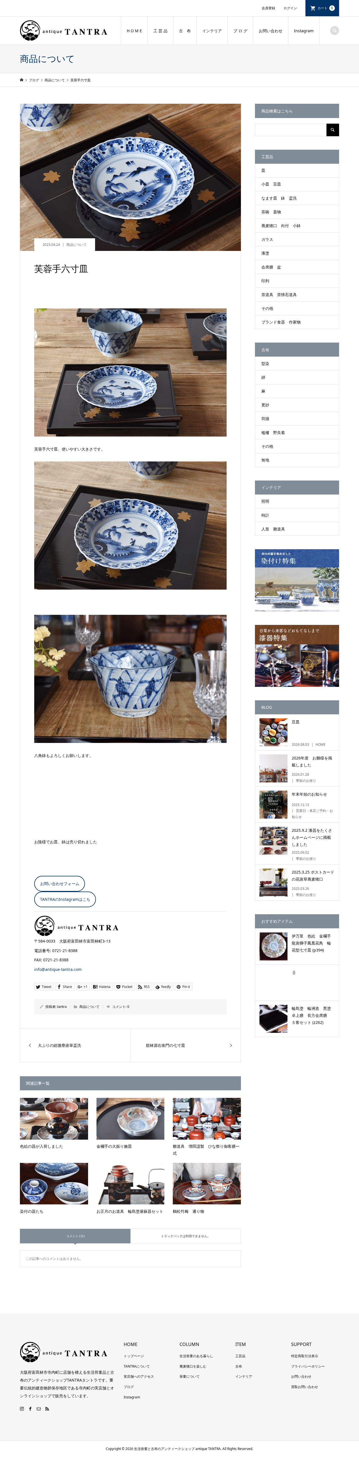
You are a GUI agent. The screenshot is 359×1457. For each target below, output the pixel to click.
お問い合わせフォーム (59, 883)
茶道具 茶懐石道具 (279, 294)
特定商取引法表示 (304, 1356)
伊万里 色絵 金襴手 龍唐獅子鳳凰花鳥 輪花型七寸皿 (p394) (313, 943)
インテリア (212, 30)
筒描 (265, 418)
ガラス (267, 239)
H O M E (134, 30)
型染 (265, 363)
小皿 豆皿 (271, 184)
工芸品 (240, 1356)
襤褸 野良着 (273, 432)
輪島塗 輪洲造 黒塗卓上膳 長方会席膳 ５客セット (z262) (311, 1015)
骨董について (190, 1376)
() (293, 972)
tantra (62, 1006)
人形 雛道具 (273, 529)
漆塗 (265, 253)
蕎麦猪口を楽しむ (193, 1366)
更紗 (265, 404)
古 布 (185, 30)
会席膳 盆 (271, 267)
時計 (265, 515)
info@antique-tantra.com (58, 969)
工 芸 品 (160, 30)
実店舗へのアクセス (139, 1376)
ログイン (290, 8)
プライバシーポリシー (308, 1366)
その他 (267, 308)
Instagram (304, 30)
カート (325, 8)
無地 (265, 460)
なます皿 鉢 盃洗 (279, 198)
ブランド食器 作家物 (281, 322)
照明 (265, 501)
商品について (76, 244)
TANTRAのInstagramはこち (65, 899)
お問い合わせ (270, 30)
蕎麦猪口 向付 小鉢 (281, 225)
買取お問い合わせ (304, 1386)
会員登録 (268, 8)
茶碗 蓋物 (271, 211)
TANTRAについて (137, 1366)
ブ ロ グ (240, 30)
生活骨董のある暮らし (196, 1356)
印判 (265, 280)
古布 (238, 1366)
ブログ (129, 1386)
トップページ (134, 1356)
